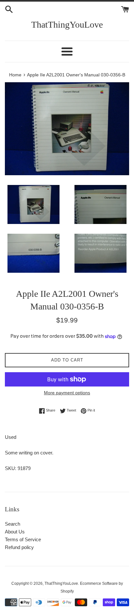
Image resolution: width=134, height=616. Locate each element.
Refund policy (19, 547)
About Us (15, 531)
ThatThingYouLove (67, 25)
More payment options (67, 392)
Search (12, 524)
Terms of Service (23, 539)
